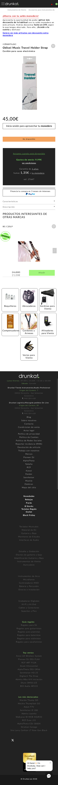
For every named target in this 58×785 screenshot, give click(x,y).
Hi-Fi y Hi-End (29, 604)
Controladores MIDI (29, 583)
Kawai (29, 471)
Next (55, 250)
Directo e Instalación (29, 590)
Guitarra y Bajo (29, 533)
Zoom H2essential (29, 666)
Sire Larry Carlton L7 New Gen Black (29, 730)
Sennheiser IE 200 (29, 710)
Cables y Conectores (29, 608)
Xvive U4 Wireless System (29, 656)
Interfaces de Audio (29, 540)
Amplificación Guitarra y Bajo (29, 558)
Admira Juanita (29, 714)
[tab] (29, 202)
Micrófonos (29, 580)
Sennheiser (28, 477)
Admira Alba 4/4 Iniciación (29, 679)
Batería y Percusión (29, 586)
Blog (29, 417)
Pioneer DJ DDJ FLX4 (29, 659)
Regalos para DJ (29, 625)
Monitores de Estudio (29, 537)
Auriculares (29, 565)
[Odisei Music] (9, 45)
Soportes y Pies (29, 611)
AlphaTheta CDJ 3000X (29, 724)
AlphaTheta (29, 461)
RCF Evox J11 (29, 720)
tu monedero (38, 173)
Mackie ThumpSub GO (29, 704)
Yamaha (29, 464)
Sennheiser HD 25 (29, 673)
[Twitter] (13, 741)
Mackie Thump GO (29, 700)
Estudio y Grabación (29, 551)
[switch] (6, 781)
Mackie (28, 481)
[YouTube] (19, 740)
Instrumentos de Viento (29, 562)
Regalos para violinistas (29, 639)
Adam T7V (29, 707)
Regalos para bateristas (29, 635)
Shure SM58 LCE (29, 683)
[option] (29, 83)
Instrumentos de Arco (29, 576)
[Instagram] (24, 740)
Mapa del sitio (29, 488)
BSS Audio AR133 (29, 686)
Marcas (29, 454)
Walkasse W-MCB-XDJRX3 (29, 717)
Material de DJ (29, 530)
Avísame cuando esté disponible (29, 154)
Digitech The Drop (29, 676)
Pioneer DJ (28, 457)
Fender (28, 474)
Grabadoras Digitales (28, 601)
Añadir (42, 273)
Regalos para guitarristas (29, 629)
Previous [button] (4, 83)
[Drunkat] (12, 3)
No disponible (29, 139)
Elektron (29, 484)
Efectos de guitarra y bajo (29, 555)
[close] (50, 762)
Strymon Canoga (29, 727)
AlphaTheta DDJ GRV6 (29, 669)
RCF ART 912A (29, 663)
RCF (29, 467)
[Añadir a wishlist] (53, 46)
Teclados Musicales (28, 527)
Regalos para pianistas (29, 632)
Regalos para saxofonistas (29, 642)
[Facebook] (8, 740)
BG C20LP (8, 227)
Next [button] (54, 83)
